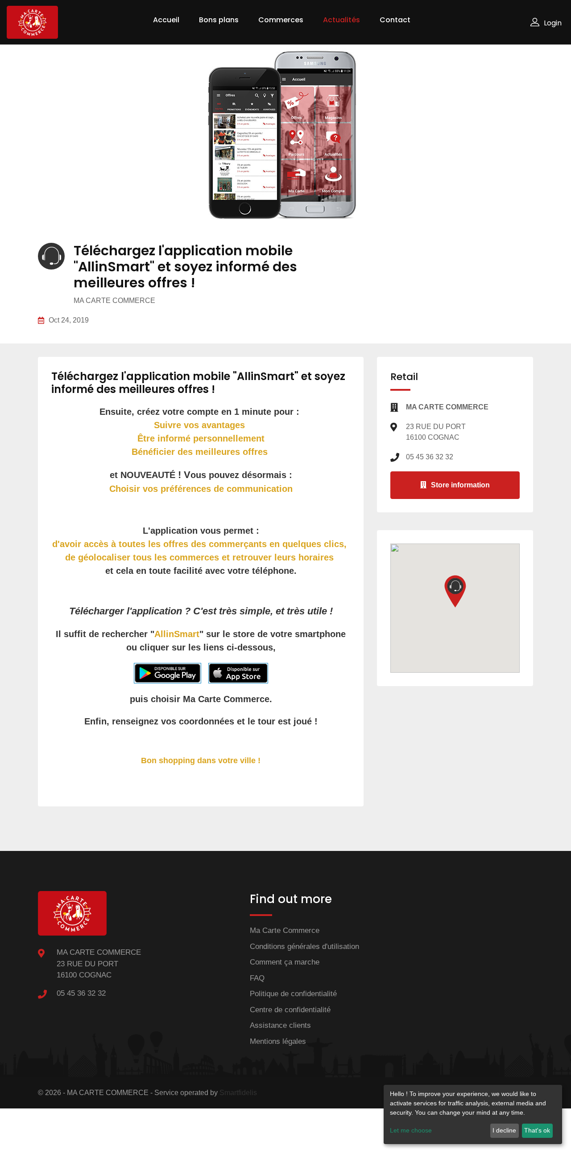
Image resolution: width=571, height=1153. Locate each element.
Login (553, 23)
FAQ (257, 978)
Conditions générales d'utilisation (304, 946)
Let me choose (411, 1130)
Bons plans (219, 20)
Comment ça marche (284, 962)
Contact (395, 20)
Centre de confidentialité (290, 1010)
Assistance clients (280, 1025)
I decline (504, 1130)
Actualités (341, 20)
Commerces (280, 20)
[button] (455, 591)
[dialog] (473, 1114)
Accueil (166, 20)
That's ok (537, 1130)
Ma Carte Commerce (284, 930)
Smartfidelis (238, 1092)
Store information (460, 485)
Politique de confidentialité (293, 993)
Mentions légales (278, 1041)
